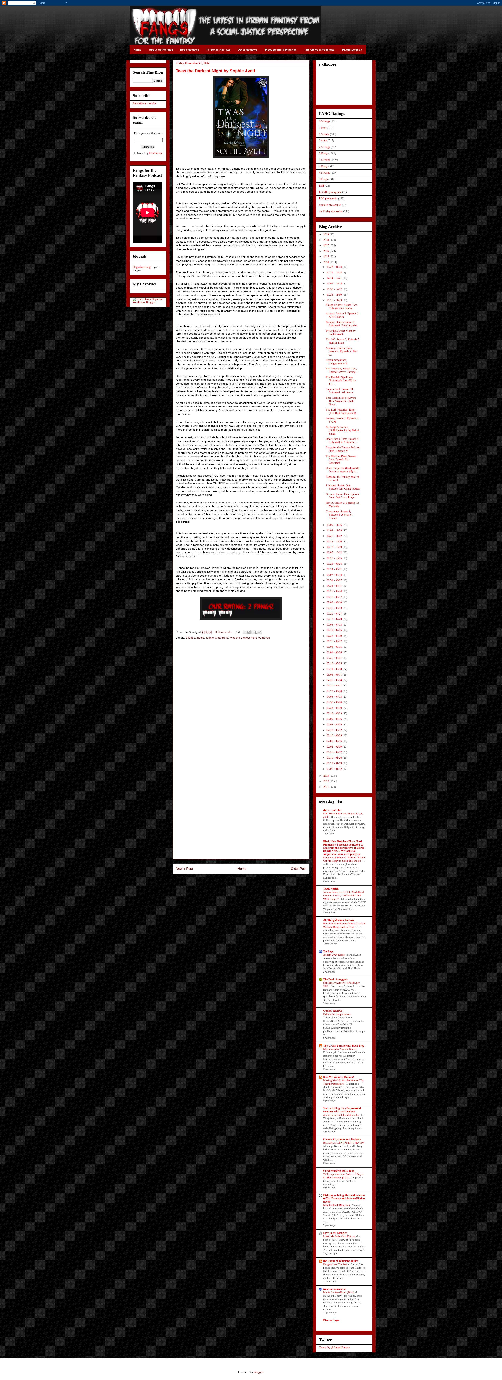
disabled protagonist (330, 204)
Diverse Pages (331, 1320)
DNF (322, 185)
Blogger (258, 1372)
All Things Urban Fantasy (338, 920)
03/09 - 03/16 (335, 718)
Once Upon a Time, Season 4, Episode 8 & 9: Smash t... (342, 440)
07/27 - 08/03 (335, 608)
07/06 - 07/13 (335, 624)
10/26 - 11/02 (335, 535)
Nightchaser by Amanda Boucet (340, 1049)
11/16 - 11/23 (335, 300)
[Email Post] (237, 632)
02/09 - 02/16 (335, 741)
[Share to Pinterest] (260, 632)
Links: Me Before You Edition (339, 1236)
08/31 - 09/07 (335, 580)
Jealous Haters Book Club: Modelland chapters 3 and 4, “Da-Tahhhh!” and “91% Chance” (343, 895)
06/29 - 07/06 (335, 630)
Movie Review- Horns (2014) (339, 1292)
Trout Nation (331, 888)
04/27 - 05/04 (335, 680)
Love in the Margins (335, 1232)
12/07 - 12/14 (335, 283)
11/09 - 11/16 (335, 524)
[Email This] (245, 632)
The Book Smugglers (335, 979)
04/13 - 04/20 (335, 691)
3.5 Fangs (324, 159)
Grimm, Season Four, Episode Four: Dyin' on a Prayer (342, 496)
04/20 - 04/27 (335, 685)
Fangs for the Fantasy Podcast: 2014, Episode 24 (343, 449)
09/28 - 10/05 (335, 558)
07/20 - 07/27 (335, 613)
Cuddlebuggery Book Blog (338, 1170)
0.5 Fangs (324, 121)
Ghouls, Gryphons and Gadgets (342, 1139)
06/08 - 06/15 (335, 646)
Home (242, 869)
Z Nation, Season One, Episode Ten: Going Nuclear (343, 487)
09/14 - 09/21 (335, 569)
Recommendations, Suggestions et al (336, 362)
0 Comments (223, 632)
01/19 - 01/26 (335, 757)
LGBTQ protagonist (330, 192)
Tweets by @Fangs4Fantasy (334, 1347)
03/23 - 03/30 (335, 707)
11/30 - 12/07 (335, 289)
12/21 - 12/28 (335, 272)
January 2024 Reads (334, 954)
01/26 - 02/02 (335, 752)
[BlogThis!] (249, 632)
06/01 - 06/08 (335, 652)
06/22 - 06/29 (335, 635)
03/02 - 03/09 (335, 724)
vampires (264, 637)
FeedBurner (155, 153)
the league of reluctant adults (340, 1261)
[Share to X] (252, 632)
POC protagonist (328, 198)
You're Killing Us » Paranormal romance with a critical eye (342, 1110)
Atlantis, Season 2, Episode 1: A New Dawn (342, 315)
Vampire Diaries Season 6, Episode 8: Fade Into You (341, 324)
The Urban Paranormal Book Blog (343, 1045)
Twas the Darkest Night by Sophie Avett (341, 332)
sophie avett (213, 637)
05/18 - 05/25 (335, 663)
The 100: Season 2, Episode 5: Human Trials (343, 341)
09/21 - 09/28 (335, 563)
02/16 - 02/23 (335, 735)
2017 (326, 245)
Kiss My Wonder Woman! (338, 1077)
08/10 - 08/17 (335, 597)
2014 (326, 262)
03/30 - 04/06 (335, 702)
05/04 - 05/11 (335, 674)
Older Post (298, 869)
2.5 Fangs (324, 147)
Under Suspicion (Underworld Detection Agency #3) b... (342, 470)
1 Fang (323, 127)
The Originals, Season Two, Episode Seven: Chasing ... (342, 370)
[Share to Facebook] (256, 632)
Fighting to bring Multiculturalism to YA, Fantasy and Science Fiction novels (344, 1198)
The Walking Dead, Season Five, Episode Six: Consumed (341, 460)
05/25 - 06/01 (335, 657)
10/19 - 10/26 (335, 541)
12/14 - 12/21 (335, 278)
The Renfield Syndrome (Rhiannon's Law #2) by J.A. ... (341, 380)
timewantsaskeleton (334, 1289)
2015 (326, 256)
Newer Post (184, 869)
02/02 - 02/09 (335, 746)
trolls (225, 637)
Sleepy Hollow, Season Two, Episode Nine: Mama (342, 306)
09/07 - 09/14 (335, 574)
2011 (326, 786)
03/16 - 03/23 (335, 713)
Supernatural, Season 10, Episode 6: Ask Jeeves (340, 391)
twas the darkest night (243, 637)
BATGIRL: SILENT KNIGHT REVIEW (344, 1142)
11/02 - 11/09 (335, 530)
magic (200, 637)
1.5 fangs (324, 134)
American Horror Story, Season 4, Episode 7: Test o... (341, 351)
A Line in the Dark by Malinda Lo (341, 1114)
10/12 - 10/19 (335, 547)
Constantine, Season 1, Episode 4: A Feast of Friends (339, 515)
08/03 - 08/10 (335, 602)
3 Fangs (323, 153)
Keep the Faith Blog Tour (337, 1204)
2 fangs (190, 637)
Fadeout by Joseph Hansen (337, 1014)
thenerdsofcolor (332, 810)
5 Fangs (323, 179)
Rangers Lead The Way (335, 1264)
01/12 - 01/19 (335, 763)
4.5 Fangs (324, 172)
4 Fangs (323, 166)
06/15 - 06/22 (335, 641)
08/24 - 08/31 (335, 585)
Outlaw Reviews (332, 1010)
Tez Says (328, 951)
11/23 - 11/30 (335, 294)
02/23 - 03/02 (335, 730)
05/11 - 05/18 (335, 669)
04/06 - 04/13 (335, 696)
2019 (326, 234)
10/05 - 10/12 (335, 552)
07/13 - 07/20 (335, 619)
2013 (326, 775)
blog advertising (142, 267)
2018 (326, 239)
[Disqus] (241, 698)
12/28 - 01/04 (335, 266)
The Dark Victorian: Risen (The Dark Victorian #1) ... (342, 411)
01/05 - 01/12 (335, 768)
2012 (326, 781)
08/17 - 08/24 (335, 591)
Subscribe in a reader (144, 103)
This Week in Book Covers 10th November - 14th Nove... (341, 401)
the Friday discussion (330, 211)
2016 (326, 251)
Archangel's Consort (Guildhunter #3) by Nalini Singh (342, 430)
